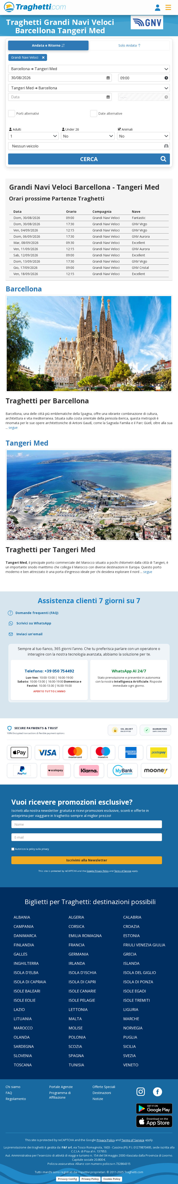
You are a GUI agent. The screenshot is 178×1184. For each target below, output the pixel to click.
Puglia (130, 1037)
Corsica (76, 926)
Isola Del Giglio (139, 972)
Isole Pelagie (82, 1000)
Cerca (89, 159)
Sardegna (24, 1046)
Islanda (131, 963)
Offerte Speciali (103, 1087)
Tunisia (76, 1064)
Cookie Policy (111, 1179)
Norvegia (133, 1028)
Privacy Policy (106, 1140)
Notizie (97, 1099)
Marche (131, 1018)
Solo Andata (128, 45)
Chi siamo (13, 1087)
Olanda (22, 1037)
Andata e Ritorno (46, 45)
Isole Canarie (82, 991)
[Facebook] (157, 1091)
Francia (77, 944)
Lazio (19, 1009)
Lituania (23, 1018)
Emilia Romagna (85, 935)
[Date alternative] (93, 113)
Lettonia (78, 1009)
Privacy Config (67, 1179)
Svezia (129, 1055)
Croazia (131, 926)
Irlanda (77, 963)
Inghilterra (26, 963)
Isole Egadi (134, 991)
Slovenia (23, 1055)
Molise (76, 1028)
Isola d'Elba (26, 972)
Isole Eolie (24, 1000)
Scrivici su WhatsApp (33, 623)
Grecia (130, 954)
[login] (157, 8)
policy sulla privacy (39, 849)
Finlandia (24, 944)
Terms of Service (122, 870)
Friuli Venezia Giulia (144, 944)
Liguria (130, 1009)
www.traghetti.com (35, 7)
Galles (20, 954)
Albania (22, 917)
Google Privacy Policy (98, 870)
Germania (79, 954)
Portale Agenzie (61, 1087)
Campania (24, 926)
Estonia (131, 935)
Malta (75, 1018)
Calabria (132, 917)
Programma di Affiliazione (60, 1095)
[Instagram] (143, 1091)
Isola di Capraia (30, 981)
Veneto (130, 1064)
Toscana (23, 1064)
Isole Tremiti (136, 1000)
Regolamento (16, 1099)
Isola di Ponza (138, 981)
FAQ (9, 1093)
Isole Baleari (27, 991)
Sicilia (129, 1046)
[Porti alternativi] (11, 113)
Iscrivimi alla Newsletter (86, 860)
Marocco (23, 1028)
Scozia (75, 1046)
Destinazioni (101, 1093)
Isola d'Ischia (82, 972)
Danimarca (25, 935)
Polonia (77, 1037)
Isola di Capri (82, 981)
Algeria (76, 917)
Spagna (76, 1055)
